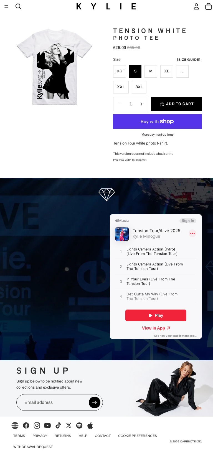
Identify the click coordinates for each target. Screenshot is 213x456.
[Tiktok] (58, 425)
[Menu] (6, 6)
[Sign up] (94, 402)
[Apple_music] (90, 425)
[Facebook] (26, 425)
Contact (103, 436)
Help (83, 436)
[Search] (18, 6)
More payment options (157, 134)
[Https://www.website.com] (15, 425)
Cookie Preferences (137, 436)
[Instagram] (37, 425)
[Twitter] (69, 425)
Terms (19, 436)
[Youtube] (47, 425)
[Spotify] (79, 425)
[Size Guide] (188, 60)
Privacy (39, 436)
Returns (63, 436)
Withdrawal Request (33, 447)
